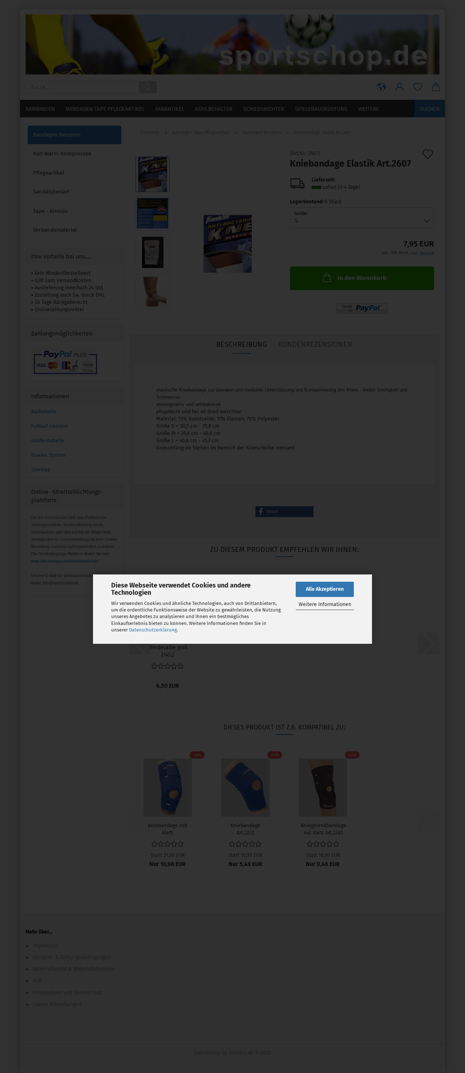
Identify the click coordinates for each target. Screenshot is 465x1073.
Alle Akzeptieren (325, 589)
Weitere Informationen (325, 604)
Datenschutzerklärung (153, 630)
